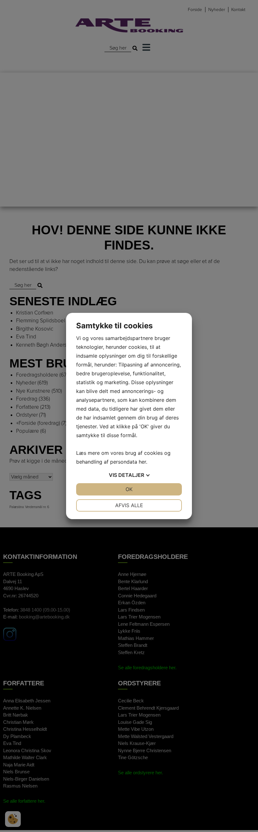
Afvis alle (129, 505)
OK (129, 489)
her (142, 462)
